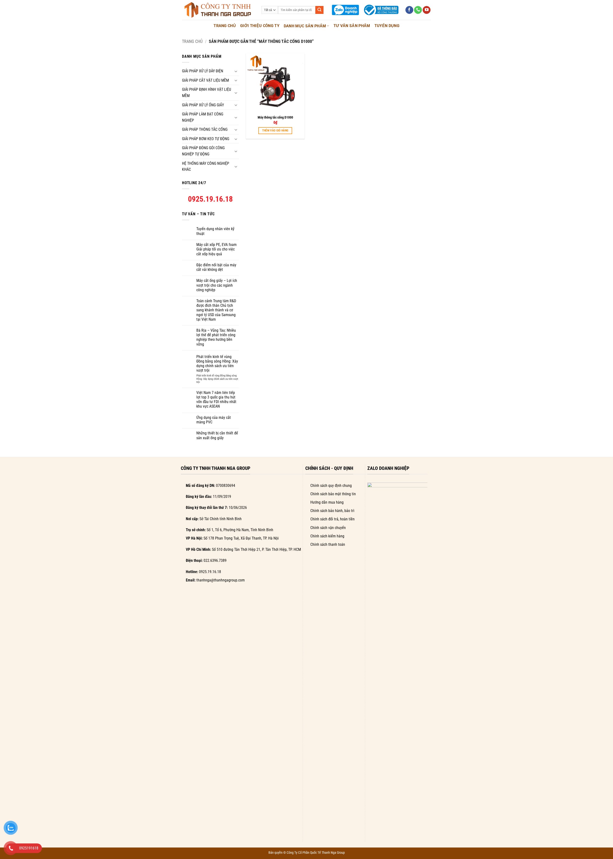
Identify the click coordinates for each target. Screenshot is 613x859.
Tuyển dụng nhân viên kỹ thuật (215, 231)
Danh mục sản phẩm (305, 26)
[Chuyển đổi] (236, 71)
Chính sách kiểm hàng (327, 536)
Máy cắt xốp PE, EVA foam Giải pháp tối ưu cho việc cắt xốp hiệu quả (216, 249)
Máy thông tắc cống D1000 (275, 117)
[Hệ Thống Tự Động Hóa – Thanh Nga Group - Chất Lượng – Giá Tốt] (218, 10)
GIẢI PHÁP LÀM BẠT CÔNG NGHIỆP (202, 117)
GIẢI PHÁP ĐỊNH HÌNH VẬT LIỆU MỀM (206, 92)
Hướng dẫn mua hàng (327, 502)
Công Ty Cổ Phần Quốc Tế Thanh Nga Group (316, 852)
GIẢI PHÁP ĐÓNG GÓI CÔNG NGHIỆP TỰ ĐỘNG (203, 151)
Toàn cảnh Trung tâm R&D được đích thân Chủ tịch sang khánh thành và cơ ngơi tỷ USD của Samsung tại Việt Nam (216, 310)
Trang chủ (192, 41)
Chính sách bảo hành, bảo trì (332, 510)
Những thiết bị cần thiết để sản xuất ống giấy (217, 435)
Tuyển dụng (387, 25)
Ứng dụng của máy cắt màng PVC (213, 419)
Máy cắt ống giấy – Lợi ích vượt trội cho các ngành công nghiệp (216, 285)
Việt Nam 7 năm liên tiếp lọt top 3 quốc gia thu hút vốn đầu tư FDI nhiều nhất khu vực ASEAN (216, 399)
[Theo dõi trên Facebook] (409, 10)
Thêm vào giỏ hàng (275, 130)
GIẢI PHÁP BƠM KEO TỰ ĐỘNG (205, 139)
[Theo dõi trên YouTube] (427, 10)
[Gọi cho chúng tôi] (418, 10)
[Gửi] (319, 10)
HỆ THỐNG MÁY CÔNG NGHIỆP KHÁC (205, 166)
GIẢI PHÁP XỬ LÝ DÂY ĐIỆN (202, 71)
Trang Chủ (225, 25)
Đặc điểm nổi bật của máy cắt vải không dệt (216, 267)
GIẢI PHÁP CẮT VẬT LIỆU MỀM (205, 80)
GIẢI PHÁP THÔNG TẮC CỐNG (204, 129)
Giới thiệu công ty (259, 25)
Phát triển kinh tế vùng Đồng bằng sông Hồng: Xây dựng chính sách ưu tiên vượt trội (217, 363)
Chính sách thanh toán (327, 544)
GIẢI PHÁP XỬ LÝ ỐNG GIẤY (203, 105)
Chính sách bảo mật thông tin (333, 494)
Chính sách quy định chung (331, 485)
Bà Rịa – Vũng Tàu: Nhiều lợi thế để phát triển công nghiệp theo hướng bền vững (216, 337)
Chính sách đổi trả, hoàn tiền (332, 519)
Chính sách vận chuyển (328, 527)
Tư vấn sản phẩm (352, 25)
